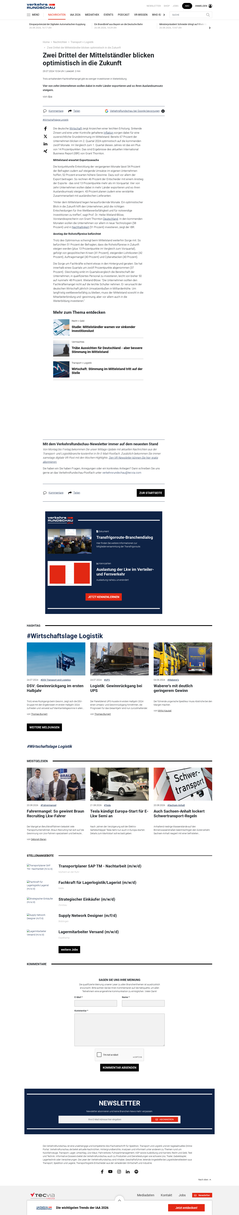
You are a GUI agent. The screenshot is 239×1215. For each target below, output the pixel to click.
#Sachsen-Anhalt (176, 805)
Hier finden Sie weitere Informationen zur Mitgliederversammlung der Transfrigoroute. (118, 545)
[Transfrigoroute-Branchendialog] (70, 541)
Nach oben (203, 1180)
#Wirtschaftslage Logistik (65, 636)
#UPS (107, 680)
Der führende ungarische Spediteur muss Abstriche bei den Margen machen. (183, 703)
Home (46, 42)
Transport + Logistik (82, 42)
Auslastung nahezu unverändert (112, 580)
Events (108, 14)
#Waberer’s (173, 680)
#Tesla (107, 805)
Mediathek (92, 14)
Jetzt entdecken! (186, 1207)
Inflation (108, 132)
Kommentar (80, 1010)
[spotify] (136, 1171)
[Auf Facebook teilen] (45, 128)
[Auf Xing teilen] (45, 151)
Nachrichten (57, 14)
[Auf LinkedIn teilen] (45, 143)
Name (125, 997)
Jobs (175, 6)
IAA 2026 (75, 14)
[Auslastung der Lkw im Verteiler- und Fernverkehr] (70, 573)
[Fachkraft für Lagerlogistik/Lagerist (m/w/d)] (40, 885)
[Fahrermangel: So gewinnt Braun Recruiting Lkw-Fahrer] (56, 784)
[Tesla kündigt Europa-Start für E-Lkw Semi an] (119, 784)
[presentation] (209, 28)
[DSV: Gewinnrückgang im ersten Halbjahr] (56, 658)
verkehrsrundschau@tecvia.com (121, 472)
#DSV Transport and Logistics (56, 680)
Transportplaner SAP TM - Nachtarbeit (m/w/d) (100, 866)
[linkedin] (128, 1171)
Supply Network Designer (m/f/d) (88, 915)
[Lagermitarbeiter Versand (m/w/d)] (40, 933)
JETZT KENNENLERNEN (103, 597)
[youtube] (110, 1171)
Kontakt (166, 1195)
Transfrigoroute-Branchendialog (124, 537)
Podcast (124, 14)
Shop (167, 6)
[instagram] (119, 1171)
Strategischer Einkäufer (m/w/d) (87, 899)
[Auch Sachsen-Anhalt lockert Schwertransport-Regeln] (183, 784)
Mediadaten (145, 1195)
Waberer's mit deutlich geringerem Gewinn (173, 688)
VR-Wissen (140, 14)
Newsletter (154, 6)
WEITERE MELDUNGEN (44, 727)
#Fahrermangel (48, 805)
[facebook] (102, 1171)
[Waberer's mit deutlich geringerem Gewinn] (183, 658)
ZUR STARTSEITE (150, 493)
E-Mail (77, 997)
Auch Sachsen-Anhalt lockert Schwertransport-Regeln (179, 813)
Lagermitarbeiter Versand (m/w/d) (89, 932)
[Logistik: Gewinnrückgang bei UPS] (119, 658)
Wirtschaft (75, 128)
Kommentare (56, 110)
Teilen (76, 110)
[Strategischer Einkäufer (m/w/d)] (40, 900)
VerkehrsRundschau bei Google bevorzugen (135, 110)
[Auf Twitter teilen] (45, 136)
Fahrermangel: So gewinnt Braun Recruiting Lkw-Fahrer (55, 813)
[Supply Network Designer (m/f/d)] (40, 916)
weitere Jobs (69, 949)
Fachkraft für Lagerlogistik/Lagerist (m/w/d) (97, 882)
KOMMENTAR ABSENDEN (119, 1067)
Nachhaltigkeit (80, 227)
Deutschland (110, 218)
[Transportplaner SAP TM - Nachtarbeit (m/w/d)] (40, 867)
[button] (119, 1197)
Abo (187, 6)
